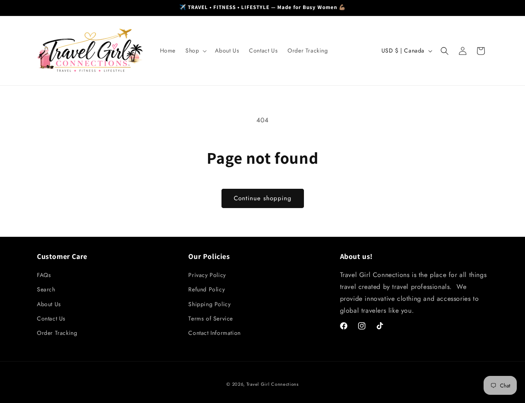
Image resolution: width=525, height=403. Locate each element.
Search (46, 290)
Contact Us (51, 318)
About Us (49, 304)
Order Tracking (57, 333)
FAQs (44, 275)
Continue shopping (263, 198)
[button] (195, 50)
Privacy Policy (207, 275)
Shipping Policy (209, 304)
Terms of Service (210, 318)
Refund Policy (206, 290)
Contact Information (214, 333)
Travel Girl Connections (273, 384)
